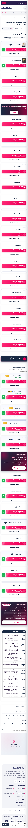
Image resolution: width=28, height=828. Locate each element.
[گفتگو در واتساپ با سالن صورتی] (3, 512)
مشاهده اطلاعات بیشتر (14, 53)
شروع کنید (15, 112)
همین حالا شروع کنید (19, 468)
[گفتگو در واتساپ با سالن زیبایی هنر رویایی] (3, 575)
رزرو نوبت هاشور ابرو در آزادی (19, 810)
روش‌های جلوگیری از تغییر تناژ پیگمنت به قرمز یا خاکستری (16, 719)
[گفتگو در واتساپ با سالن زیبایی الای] (3, 444)
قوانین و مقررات (9, 788)
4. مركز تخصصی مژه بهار (22, 652)
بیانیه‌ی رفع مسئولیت (8, 793)
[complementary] (14, 461)
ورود (4, 3)
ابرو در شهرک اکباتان (19, 17)
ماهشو (25, 17)
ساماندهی (12, 821)
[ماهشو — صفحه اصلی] (6, 8)
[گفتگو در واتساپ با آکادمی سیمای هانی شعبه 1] (3, 527)
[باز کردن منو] (25, 8)
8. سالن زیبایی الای (23, 680)
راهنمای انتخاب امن (8, 796)
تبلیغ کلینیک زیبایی (20, 791)
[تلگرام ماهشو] (19, 781)
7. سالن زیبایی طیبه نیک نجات (23, 672)
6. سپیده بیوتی (23, 665)
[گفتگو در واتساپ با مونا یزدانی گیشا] (3, 397)
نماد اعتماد (19, 821)
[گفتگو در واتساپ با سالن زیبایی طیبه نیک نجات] (3, 429)
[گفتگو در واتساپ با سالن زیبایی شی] (3, 49)
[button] (14, 744)
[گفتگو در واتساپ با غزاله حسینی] (3, 559)
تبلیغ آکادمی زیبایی (20, 793)
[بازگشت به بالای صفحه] (6, 821)
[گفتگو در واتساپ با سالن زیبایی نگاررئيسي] (3, 496)
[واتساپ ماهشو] (23, 781)
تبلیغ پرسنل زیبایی (20, 796)
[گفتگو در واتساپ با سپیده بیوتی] (3, 413)
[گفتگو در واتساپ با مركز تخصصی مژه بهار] (3, 381)
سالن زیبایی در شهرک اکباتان (19, 29)
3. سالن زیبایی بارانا (23, 645)
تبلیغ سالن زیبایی (20, 788)
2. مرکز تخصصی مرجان (23, 639)
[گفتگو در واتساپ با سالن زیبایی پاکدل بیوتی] (3, 591)
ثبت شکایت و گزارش (8, 791)
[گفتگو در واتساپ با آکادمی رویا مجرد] (3, 480)
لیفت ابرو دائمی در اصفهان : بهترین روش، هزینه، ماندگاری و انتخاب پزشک (16, 710)
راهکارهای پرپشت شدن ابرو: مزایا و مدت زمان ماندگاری (14, 724)
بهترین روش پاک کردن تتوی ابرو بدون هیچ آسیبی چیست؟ (14, 715)
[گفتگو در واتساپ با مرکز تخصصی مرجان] (3, 65)
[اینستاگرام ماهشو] (15, 781)
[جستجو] (2, 730)
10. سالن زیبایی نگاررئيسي (23, 695)
